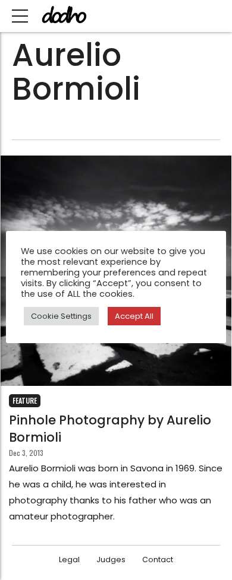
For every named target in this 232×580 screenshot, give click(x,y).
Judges (111, 559)
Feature (24, 400)
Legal (69, 559)
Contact (157, 559)
